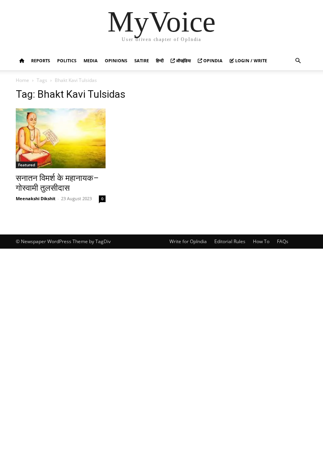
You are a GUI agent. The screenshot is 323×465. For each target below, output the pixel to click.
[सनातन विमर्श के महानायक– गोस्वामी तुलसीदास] (61, 138)
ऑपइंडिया (183, 60)
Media (91, 60)
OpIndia (212, 60)
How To (261, 241)
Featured (26, 164)
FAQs (282, 241)
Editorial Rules (229, 241)
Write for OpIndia (188, 241)
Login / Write (250, 60)
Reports (40, 60)
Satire (141, 60)
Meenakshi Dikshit (36, 198)
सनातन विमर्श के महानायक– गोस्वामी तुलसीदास (57, 183)
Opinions (116, 60)
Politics (66, 60)
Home (22, 80)
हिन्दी (159, 60)
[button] (297, 61)
